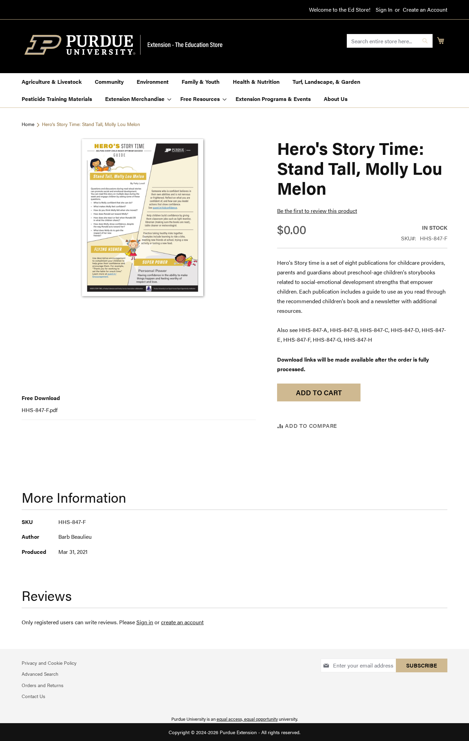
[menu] (234, 90)
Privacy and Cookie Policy (49, 662)
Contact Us (33, 696)
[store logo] (127, 45)
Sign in (144, 622)
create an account (182, 622)
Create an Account (425, 9)
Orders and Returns (43, 685)
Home (28, 124)
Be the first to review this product (317, 211)
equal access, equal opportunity (247, 719)
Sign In (384, 9)
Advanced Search (40, 673)
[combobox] (390, 41)
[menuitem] (52, 81)
